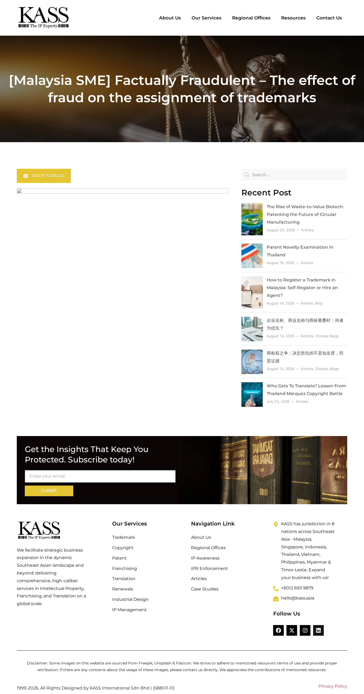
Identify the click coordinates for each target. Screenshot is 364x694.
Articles (307, 230)
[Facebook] (278, 630)
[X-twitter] (291, 630)
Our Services (206, 17)
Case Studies (205, 589)
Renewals (122, 589)
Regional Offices (251, 17)
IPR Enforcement (209, 568)
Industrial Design (130, 599)
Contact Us (329, 17)
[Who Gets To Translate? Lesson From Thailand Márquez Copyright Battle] (252, 394)
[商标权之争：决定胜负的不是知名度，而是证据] (252, 362)
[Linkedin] (318, 630)
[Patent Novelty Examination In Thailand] (252, 256)
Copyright (123, 547)
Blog (318, 303)
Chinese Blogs (327, 336)
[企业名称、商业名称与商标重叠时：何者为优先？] (252, 329)
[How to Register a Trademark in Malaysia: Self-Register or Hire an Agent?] (252, 292)
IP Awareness (205, 558)
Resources (293, 17)
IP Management (129, 609)
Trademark (123, 537)
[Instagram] (305, 630)
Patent (119, 558)
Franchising (124, 568)
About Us (170, 17)
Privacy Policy (332, 686)
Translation (123, 578)
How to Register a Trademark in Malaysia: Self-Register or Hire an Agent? (302, 287)
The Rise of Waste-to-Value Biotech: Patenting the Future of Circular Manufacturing (305, 214)
